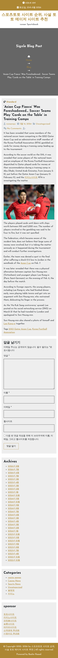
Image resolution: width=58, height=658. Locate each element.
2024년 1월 (13, 531)
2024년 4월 (13, 521)
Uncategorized (43, 124)
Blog (29, 67)
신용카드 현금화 (11, 634)
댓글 (6, 356)
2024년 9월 (13, 505)
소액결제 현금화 (11, 631)
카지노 (11, 594)
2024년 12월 (14, 495)
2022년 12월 (14, 557)
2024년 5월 (13, 518)
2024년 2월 (13, 528)
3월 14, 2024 (25, 124)
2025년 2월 (13, 489)
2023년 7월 (13, 551)
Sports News (14, 584)
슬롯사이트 (9, 624)
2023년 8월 (13, 547)
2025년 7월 (13, 476)
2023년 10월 (14, 541)
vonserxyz (11, 124)
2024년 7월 (13, 512)
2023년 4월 (13, 554)
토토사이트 (9, 614)
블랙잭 (11, 591)
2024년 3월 (13, 525)
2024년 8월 (13, 508)
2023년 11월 (13, 538)
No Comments (14, 128)
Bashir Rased (34, 654)
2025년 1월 (13, 492)
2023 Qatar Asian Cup (20, 329)
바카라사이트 (10, 627)
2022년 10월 (14, 560)
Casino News (14, 581)
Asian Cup (26, 263)
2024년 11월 (13, 499)
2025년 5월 (13, 479)
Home (29, 60)
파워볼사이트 (10, 621)
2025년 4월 (13, 482)
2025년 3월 (13, 486)
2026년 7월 (13, 470)
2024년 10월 (14, 502)
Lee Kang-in (9, 324)
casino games (14, 578)
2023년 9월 (13, 544)
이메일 (8, 407)
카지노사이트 (31, 177)
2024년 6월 (13, 515)
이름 (6, 393)
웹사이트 (8, 421)
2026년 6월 (13, 473)
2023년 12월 (14, 534)
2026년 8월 (13, 466)
